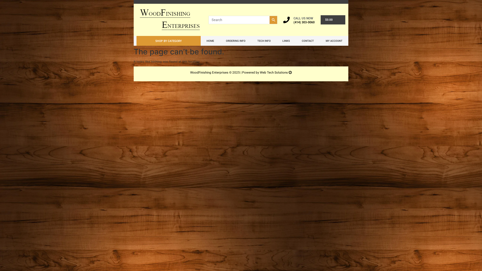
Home (210, 40)
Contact (308, 40)
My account (334, 40)
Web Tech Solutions (274, 72)
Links (286, 40)
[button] (169, 41)
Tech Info (264, 40)
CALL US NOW (303, 18)
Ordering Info (236, 40)
